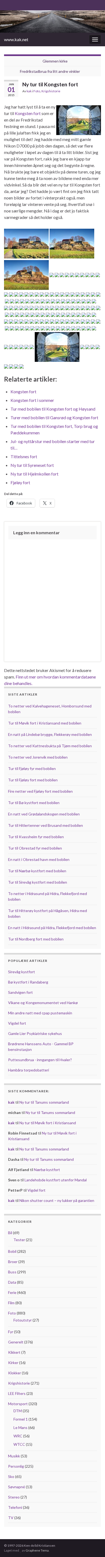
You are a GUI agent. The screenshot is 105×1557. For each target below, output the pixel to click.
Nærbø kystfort (47, 1169)
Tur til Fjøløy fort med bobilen (33, 780)
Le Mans (20, 1427)
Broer (13, 1261)
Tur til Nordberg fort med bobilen (36, 939)
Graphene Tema (37, 1550)
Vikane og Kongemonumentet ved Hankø (43, 1002)
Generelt (15, 1342)
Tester (19, 1239)
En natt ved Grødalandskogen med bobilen (44, 814)
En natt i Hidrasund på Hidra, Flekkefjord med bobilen (52, 927)
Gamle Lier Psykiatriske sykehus (35, 1033)
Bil (10, 1232)
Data (12, 1282)
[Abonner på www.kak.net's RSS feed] (6, 4)
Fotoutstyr (22, 1320)
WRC (17, 1436)
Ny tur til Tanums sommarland (44, 1102)
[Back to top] (93, 1545)
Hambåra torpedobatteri (28, 1070)
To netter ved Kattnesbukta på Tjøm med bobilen (50, 745)
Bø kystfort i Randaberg (28, 982)
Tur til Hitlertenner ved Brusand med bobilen (45, 825)
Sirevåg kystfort (21, 971)
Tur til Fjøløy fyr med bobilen (32, 768)
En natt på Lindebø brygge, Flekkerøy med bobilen (50, 734)
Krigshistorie (50, 91)
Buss (12, 1272)
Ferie (12, 1292)
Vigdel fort (17, 1023)
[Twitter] (23, 4)
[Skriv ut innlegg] (96, 91)
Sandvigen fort (20, 992)
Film (11, 1302)
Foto (36, 91)
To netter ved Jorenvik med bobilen (38, 757)
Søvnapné (16, 1486)
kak (29, 91)
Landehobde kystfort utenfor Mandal (55, 1180)
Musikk (14, 1456)
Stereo (14, 1497)
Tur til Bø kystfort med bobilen (34, 802)
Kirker (13, 1362)
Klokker (14, 1373)
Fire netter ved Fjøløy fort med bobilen (40, 791)
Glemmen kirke (55, 61)
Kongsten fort (28, 113)
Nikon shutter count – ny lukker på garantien (56, 1200)
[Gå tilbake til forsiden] (52, 21)
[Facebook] (15, 4)
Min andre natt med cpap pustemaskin (40, 1013)
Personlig (16, 1466)
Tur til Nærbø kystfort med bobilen (37, 870)
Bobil (12, 1251)
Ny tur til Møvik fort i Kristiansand (47, 1122)
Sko (11, 1476)
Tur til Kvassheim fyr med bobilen (36, 836)
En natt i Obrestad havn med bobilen (38, 859)
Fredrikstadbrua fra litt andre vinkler (50, 71)
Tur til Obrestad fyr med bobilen (35, 848)
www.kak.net (16, 39)
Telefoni (15, 1507)
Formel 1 (20, 1419)
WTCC (19, 1444)
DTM (17, 1410)
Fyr (10, 1331)
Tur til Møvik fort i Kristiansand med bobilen (44, 723)
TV (10, 1517)
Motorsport (18, 1403)
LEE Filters (17, 1393)
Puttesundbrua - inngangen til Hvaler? (40, 1059)
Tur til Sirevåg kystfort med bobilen (37, 882)
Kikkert (14, 1352)
